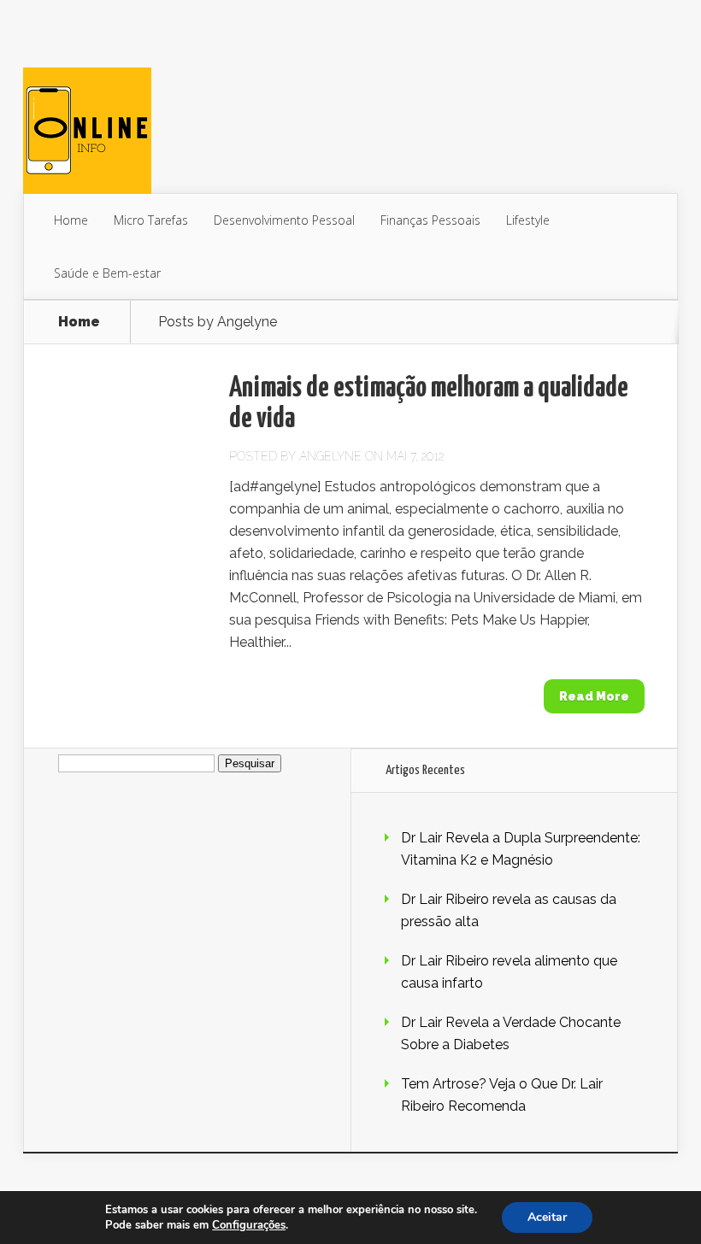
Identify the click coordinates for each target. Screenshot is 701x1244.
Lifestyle (528, 220)
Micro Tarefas (151, 220)
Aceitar (547, 1217)
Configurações (249, 1225)
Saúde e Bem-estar (107, 273)
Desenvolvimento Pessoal (284, 220)
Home (71, 220)
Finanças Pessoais (430, 220)
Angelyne (330, 456)
